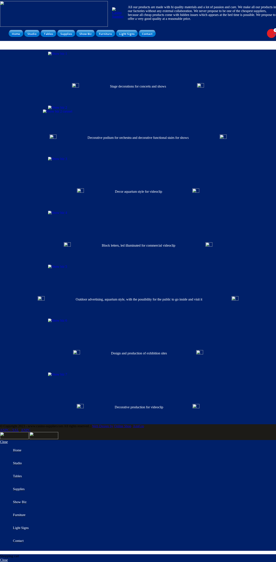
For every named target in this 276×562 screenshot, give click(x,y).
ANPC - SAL (9, 430)
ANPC (25, 430)
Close (4, 442)
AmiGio (138, 426)
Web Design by (102, 426)
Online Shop (122, 426)
